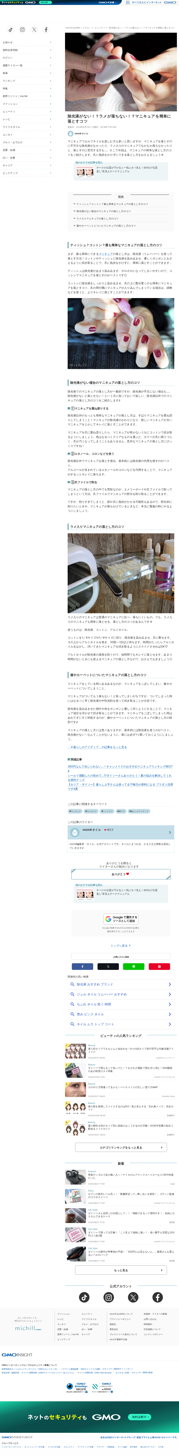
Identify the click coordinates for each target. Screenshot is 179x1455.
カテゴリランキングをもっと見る (121, 1147)
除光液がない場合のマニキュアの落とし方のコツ (104, 211)
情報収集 (110, 1447)
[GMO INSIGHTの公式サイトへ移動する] (17, 1355)
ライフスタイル (11, 126)
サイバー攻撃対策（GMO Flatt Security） (95, 1373)
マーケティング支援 (85, 1447)
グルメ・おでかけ (13, 142)
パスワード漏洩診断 (69, 1369)
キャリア (8, 165)
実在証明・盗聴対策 (10, 1373)
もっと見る (121, 1270)
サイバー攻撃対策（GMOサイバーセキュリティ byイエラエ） (48, 1373)
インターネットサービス (11, 1447)
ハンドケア (108, 811)
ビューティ (9, 111)
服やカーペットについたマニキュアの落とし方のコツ (106, 225)
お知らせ (8, 42)
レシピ (6, 119)
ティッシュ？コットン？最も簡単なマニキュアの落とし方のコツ (112, 203)
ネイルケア (92, 811)
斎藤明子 (171, 1115)
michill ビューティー (165, 1058)
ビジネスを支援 (54, 1447)
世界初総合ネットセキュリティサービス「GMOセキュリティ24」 (30, 1369)
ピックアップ (10, 172)
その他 (160, 1447)
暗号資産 (133, 1447)
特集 (5, 88)
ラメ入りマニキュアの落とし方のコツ (98, 218)
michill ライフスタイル (164, 1077)
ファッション (10, 103)
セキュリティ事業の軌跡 (142, 1372)
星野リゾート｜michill (15, 96)
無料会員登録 (10, 49)
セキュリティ (69, 1447)
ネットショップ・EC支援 (34, 1447)
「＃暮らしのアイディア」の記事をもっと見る (97, 747)
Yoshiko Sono (168, 1096)
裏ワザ (122, 811)
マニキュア (106, 254)
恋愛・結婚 (9, 149)
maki (172, 1184)
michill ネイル (81, 133)
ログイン (8, 57)
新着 (5, 73)
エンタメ (8, 134)
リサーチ (100, 1447)
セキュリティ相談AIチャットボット (117, 1369)
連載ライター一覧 (13, 65)
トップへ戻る (119, 945)
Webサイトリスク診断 (90, 1369)
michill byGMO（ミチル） (78, 27)
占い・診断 (9, 157)
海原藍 (172, 1222)
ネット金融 (122, 1447)
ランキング (9, 80)
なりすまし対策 (122, 1373)
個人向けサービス (148, 1447)
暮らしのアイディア (140, 811)
